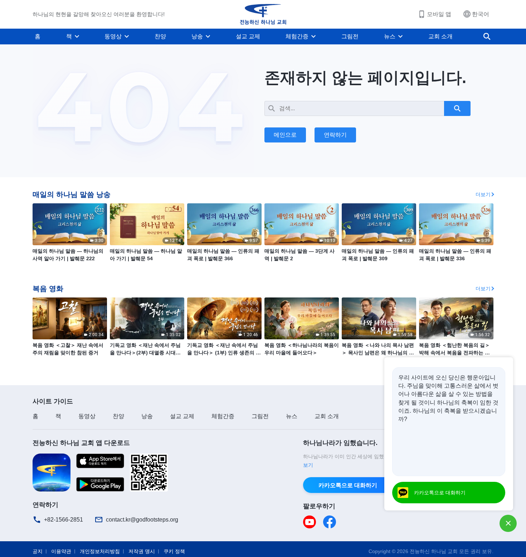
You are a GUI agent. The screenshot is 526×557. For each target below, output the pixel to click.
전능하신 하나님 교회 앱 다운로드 (81, 442)
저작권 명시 (141, 551)
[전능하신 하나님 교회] (263, 14)
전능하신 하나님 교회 (434, 551)
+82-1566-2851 (63, 520)
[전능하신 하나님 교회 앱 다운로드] (51, 472)
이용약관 (61, 551)
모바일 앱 (439, 14)
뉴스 (389, 36)
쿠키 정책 (174, 551)
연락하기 (335, 135)
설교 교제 (248, 36)
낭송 (197, 36)
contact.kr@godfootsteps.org (142, 520)
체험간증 (297, 36)
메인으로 (285, 135)
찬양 (160, 36)
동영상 (113, 36)
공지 (38, 551)
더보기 (483, 194)
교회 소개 (440, 36)
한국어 (480, 14)
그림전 (350, 36)
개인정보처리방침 (100, 551)
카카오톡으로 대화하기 (347, 485)
